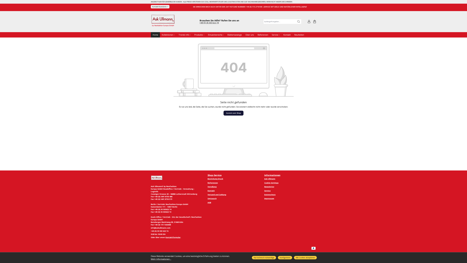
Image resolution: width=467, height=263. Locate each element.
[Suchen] (298, 21)
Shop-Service (215, 175)
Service (267, 191)
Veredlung (212, 187)
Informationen (272, 175)
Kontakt (211, 191)
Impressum (269, 198)
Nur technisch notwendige (264, 257)
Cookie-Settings (271, 183)
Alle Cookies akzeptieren (305, 257)
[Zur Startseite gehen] (163, 21)
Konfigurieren (285, 257)
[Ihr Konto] (309, 21)
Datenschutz (270, 194)
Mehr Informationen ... (161, 259)
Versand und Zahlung (217, 194)
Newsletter (269, 187)
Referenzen (213, 183)
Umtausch (212, 198)
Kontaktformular (173, 237)
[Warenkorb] (314, 21)
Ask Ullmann (269, 179)
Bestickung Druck (215, 179)
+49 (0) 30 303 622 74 (209, 22)
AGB (209, 202)
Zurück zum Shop (233, 113)
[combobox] (279, 21)
